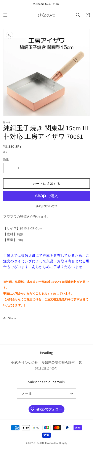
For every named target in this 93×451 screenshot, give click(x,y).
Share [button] (12, 318)
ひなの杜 (39, 442)
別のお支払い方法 (46, 206)
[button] (5, 15)
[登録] (71, 394)
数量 (6, 159)
